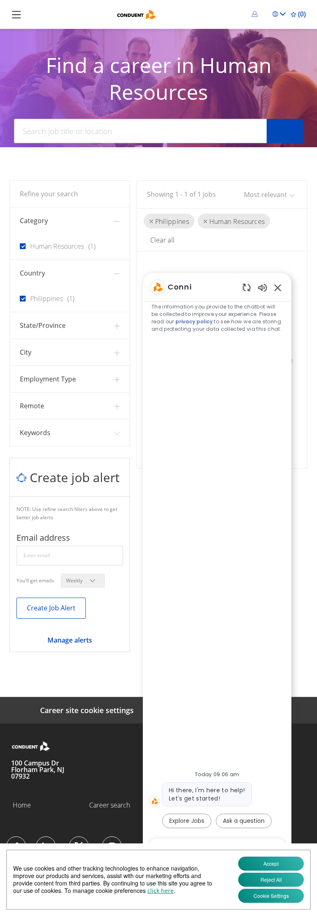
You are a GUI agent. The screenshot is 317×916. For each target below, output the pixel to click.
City (25, 352)
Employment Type (48, 379)
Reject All (271, 879)
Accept (271, 863)
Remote (32, 405)
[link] (69, 640)
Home (22, 805)
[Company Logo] (136, 14)
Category (34, 220)
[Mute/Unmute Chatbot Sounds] (262, 287)
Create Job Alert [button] (51, 607)
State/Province (43, 325)
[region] (217, 567)
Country (32, 273)
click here (160, 891)
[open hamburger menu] (16, 14)
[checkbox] (20, 295)
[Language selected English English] (279, 14)
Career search (109, 805)
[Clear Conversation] (247, 287)
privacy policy (194, 321)
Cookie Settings (271, 895)
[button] (255, 14)
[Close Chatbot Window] (277, 287)
